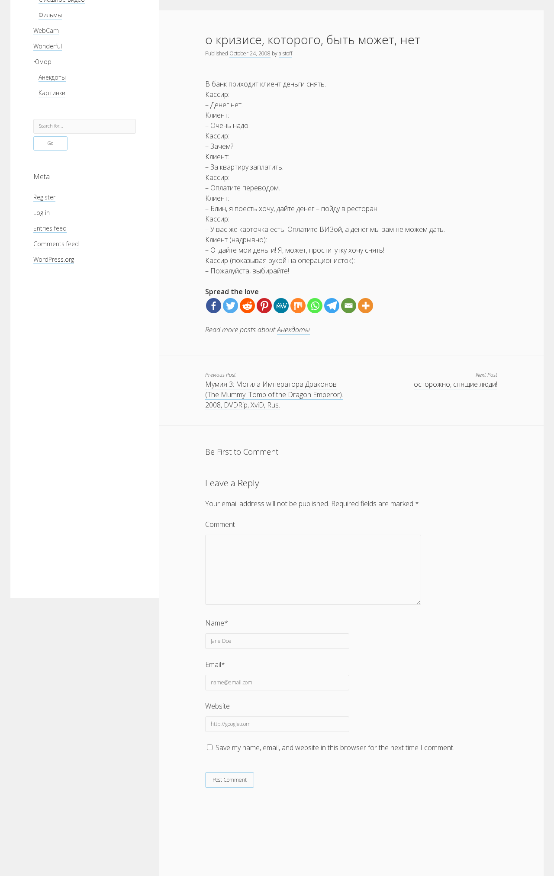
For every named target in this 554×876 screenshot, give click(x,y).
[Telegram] (331, 305)
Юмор (42, 62)
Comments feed (56, 244)
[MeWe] (281, 305)
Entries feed (50, 228)
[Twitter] (230, 305)
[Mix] (298, 305)
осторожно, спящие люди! (455, 384)
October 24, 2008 (250, 53)
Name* (216, 623)
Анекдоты (52, 77)
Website (217, 706)
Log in (41, 213)
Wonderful (47, 46)
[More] (365, 305)
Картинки (52, 93)
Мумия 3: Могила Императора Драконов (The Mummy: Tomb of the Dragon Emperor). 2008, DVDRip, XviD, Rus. (274, 394)
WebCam (46, 30)
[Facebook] (213, 305)
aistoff (285, 53)
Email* (215, 664)
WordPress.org (53, 259)
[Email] (348, 305)
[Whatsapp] (314, 305)
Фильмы (50, 15)
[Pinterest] (264, 305)
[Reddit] (247, 305)
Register (44, 197)
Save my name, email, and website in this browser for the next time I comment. (335, 747)
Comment (220, 524)
